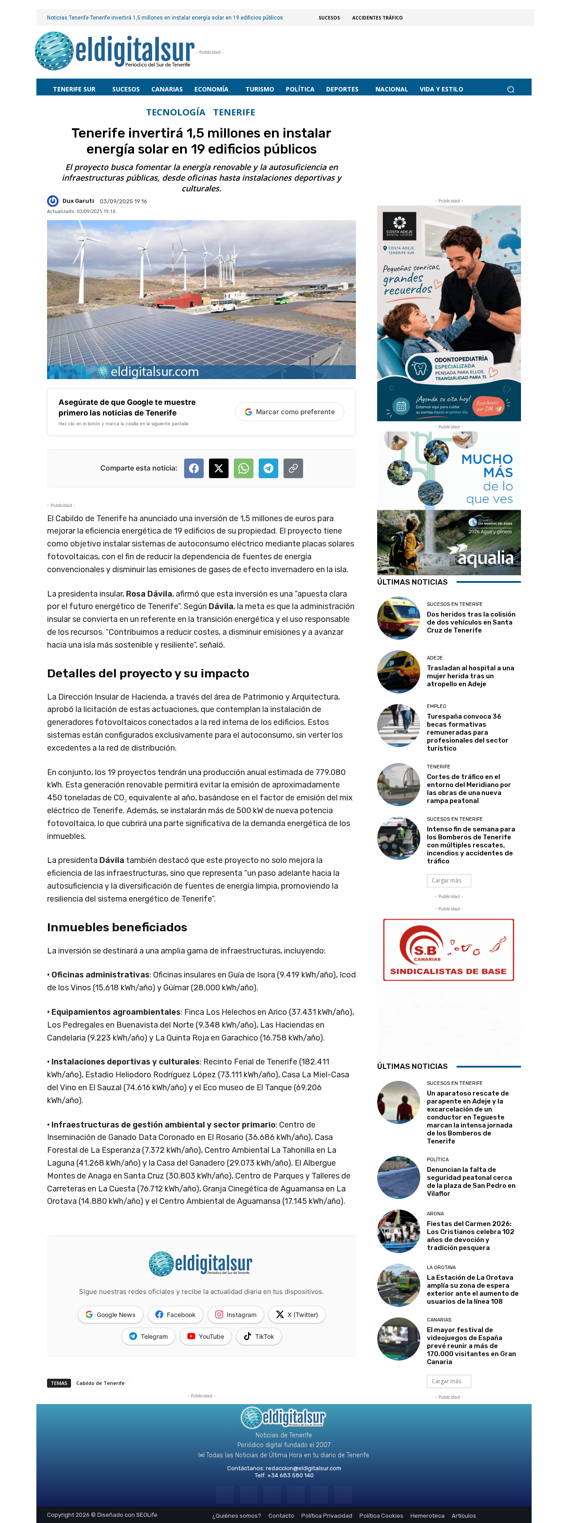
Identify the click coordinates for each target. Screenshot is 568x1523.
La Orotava (441, 1267)
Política (438, 1159)
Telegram (154, 1336)
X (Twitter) (303, 1314)
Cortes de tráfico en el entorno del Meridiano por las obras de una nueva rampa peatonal (469, 789)
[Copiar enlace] (293, 468)
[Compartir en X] (219, 468)
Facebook (181, 1314)
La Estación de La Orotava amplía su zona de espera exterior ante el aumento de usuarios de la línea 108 (473, 1289)
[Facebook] (224, 1494)
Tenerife (234, 112)
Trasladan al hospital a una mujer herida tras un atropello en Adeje (470, 676)
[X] (319, 1494)
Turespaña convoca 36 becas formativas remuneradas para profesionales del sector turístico (468, 732)
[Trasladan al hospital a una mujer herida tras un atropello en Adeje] (398, 671)
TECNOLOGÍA (175, 112)
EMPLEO (436, 706)
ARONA (435, 1213)
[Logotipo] (115, 52)
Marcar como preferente (295, 411)
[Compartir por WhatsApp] (243, 468)
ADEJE (435, 658)
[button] (510, 89)
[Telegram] (272, 1494)
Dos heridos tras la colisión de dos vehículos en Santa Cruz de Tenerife (471, 622)
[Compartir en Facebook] (194, 468)
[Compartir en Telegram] (268, 468)
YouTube (211, 1336)
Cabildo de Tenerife (100, 1383)
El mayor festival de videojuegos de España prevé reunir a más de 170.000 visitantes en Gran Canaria (471, 1346)
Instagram (241, 1314)
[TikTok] (295, 1494)
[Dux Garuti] (54, 201)
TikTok (264, 1336)
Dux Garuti (78, 201)
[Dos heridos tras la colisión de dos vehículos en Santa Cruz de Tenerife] (398, 618)
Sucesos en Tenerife (455, 604)
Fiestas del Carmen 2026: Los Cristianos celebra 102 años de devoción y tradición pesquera (470, 1236)
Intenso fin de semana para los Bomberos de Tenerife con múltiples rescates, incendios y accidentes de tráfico (471, 845)
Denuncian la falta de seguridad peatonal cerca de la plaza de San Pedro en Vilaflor (471, 1182)
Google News (116, 1314)
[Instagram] (248, 1494)
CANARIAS (439, 1319)
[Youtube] (342, 1494)
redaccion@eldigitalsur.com (303, 1468)
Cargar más (446, 880)
